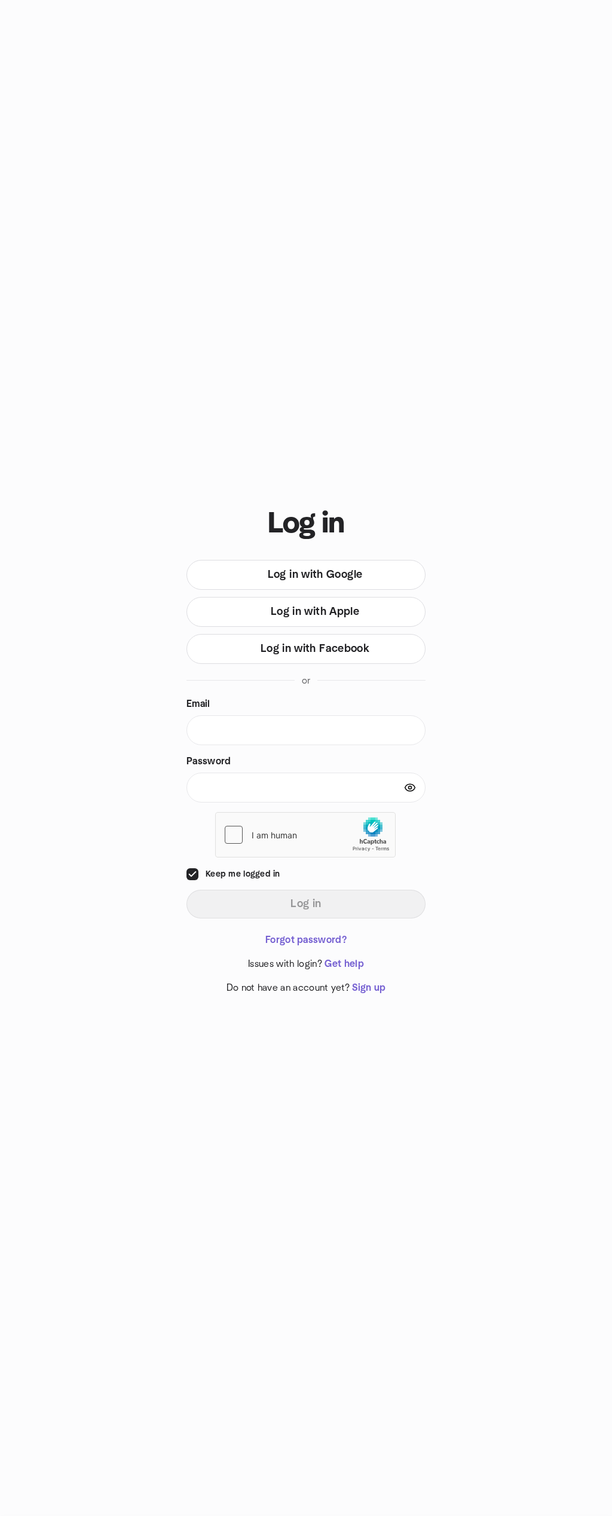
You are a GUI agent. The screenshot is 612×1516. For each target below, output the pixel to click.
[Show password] (410, 788)
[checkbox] (192, 874)
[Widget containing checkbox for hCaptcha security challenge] (305, 834)
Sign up (368, 988)
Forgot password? (306, 940)
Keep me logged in (243, 874)
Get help (344, 964)
